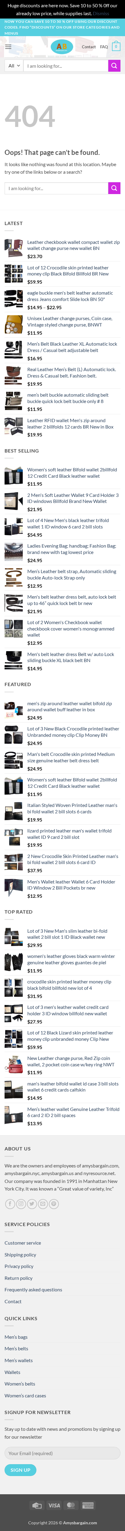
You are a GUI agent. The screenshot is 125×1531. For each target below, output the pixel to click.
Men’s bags (16, 1337)
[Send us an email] (43, 1204)
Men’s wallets (19, 1360)
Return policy (18, 1278)
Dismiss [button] (101, 13)
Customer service (23, 1243)
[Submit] (114, 66)
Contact (89, 46)
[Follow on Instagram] (21, 1204)
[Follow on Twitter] (32, 1204)
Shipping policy (20, 1254)
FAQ (104, 46)
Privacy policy (19, 1266)
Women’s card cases (25, 1395)
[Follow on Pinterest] (54, 1204)
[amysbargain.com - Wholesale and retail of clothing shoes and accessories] (61, 46)
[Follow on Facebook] (10, 1204)
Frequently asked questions (33, 1289)
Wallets (12, 1372)
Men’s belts (16, 1348)
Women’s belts (20, 1383)
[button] (8, 46)
